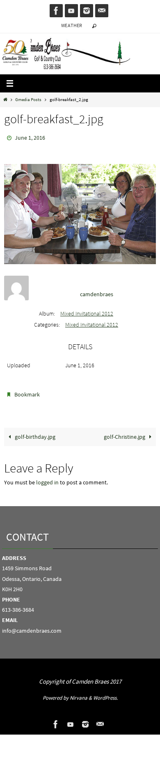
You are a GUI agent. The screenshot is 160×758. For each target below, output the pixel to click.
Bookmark (27, 392)
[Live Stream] (71, 10)
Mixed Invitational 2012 (86, 312)
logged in (47, 478)
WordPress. (105, 694)
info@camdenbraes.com (32, 626)
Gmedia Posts (28, 99)
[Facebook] (56, 10)
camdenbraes (96, 292)
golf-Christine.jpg (125, 432)
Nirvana (78, 694)
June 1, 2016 (30, 137)
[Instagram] (86, 10)
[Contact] (101, 10)
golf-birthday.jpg (34, 432)
